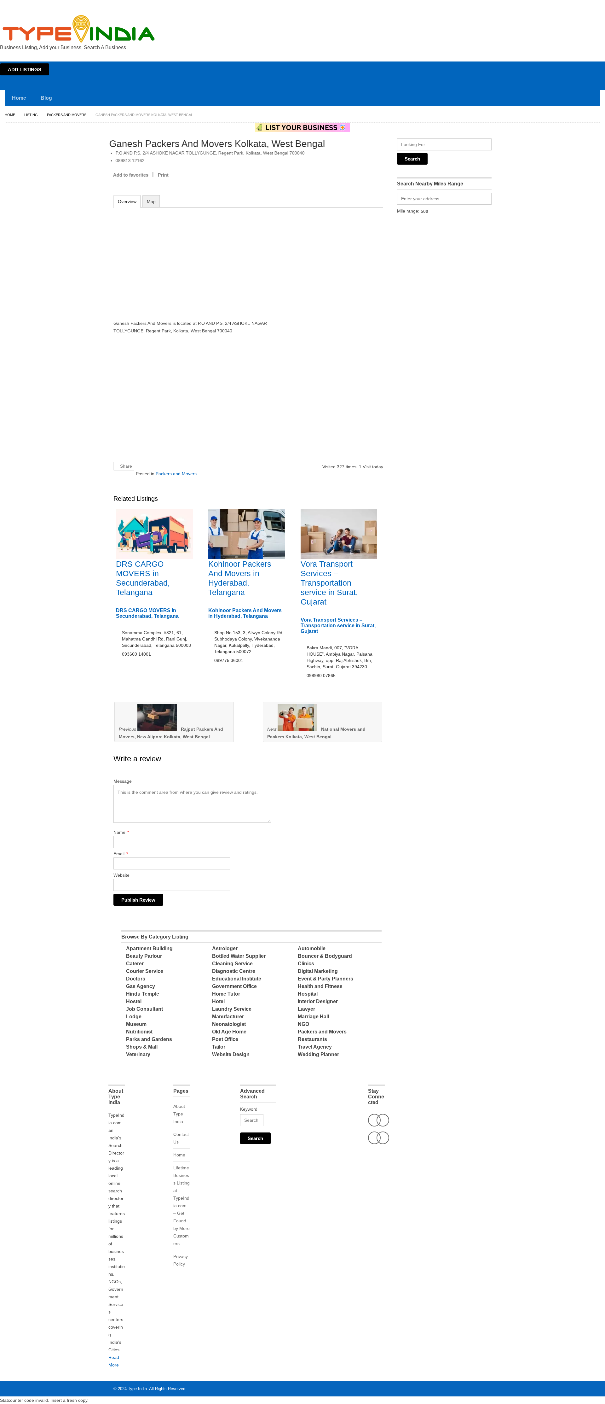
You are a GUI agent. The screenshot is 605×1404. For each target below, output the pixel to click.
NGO (303, 1024)
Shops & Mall (142, 1047)
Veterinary (138, 1054)
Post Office (225, 1039)
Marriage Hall (313, 1016)
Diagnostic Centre (233, 971)
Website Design (231, 1054)
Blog (46, 98)
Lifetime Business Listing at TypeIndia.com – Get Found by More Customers (181, 1205)
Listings (560, 5)
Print (167, 175)
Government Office (234, 986)
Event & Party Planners (325, 978)
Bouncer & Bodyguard (325, 956)
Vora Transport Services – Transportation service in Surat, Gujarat (329, 582)
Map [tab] (151, 201)
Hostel (133, 1001)
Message (122, 781)
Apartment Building (149, 948)
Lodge (133, 1016)
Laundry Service (231, 1009)
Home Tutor (226, 994)
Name (121, 832)
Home (544, 5)
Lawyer (306, 1009)
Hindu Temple (142, 994)
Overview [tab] (127, 201)
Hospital (308, 994)
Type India (137, 1388)
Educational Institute (236, 978)
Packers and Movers (66, 115)
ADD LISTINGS (24, 69)
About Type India (179, 1114)
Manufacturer (228, 1016)
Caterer (135, 963)
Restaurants (312, 1039)
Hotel (218, 1001)
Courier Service (144, 971)
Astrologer (225, 948)
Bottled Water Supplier (239, 956)
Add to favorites (135, 175)
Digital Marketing (318, 971)
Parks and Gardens (149, 1039)
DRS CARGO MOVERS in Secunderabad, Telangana (147, 613)
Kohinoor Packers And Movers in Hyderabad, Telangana (245, 613)
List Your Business (587, 5)
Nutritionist (139, 1031)
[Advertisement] (195, 259)
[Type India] (79, 29)
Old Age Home (229, 1031)
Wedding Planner (318, 1054)
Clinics (306, 963)
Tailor (218, 1047)
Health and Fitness (320, 986)
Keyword (248, 1109)
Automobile (312, 948)
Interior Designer (318, 1001)
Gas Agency (140, 986)
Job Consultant (144, 1009)
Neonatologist (229, 1024)
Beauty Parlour (144, 956)
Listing (31, 115)
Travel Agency (315, 1047)
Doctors (135, 978)
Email (120, 853)
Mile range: (408, 211)
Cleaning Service (232, 963)
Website (121, 875)
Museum (136, 1024)
